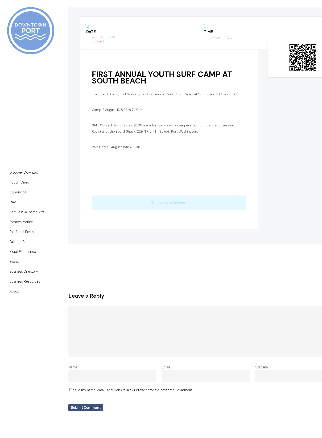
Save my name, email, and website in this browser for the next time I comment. (133, 390)
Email (167, 367)
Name (73, 367)
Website (261, 367)
